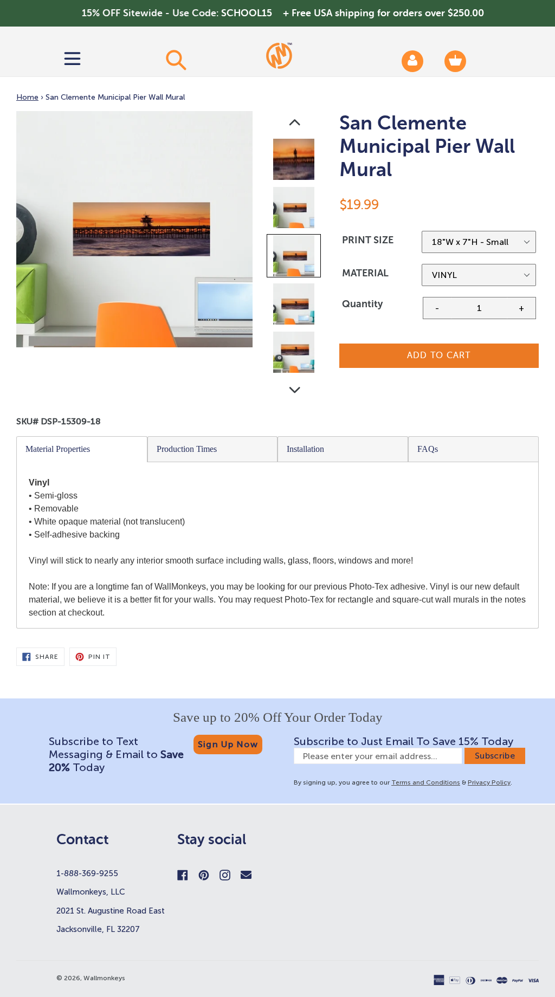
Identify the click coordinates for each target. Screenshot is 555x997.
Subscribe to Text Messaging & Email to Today (116, 754)
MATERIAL (365, 273)
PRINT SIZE (367, 240)
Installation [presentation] (305, 449)
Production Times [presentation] (187, 449)
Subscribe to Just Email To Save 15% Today (403, 741)
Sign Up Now (228, 744)
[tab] (82, 449)
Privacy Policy (489, 782)
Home (27, 97)
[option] (294, 162)
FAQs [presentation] (427, 449)
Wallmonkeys (104, 978)
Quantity (362, 304)
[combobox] (176, 59)
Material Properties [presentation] (57, 449)
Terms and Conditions (425, 782)
